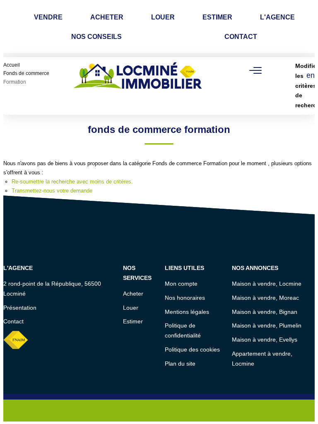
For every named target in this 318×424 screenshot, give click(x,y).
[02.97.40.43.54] (307, 405)
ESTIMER (217, 17)
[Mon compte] (19, 75)
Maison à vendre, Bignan (264, 311)
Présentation (19, 307)
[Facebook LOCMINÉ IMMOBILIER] (147, 410)
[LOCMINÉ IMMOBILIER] (138, 75)
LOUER (163, 17)
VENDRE (48, 17)
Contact (13, 321)
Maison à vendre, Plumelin (266, 325)
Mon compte (181, 283)
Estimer (133, 321)
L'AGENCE (277, 17)
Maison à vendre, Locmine (266, 283)
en (310, 75)
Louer (130, 307)
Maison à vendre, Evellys (264, 339)
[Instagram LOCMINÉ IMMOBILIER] (171, 410)
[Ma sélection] (29, 75)
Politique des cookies (192, 349)
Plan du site (180, 363)
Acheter (133, 293)
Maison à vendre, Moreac (265, 297)
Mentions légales (187, 311)
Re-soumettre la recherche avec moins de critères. (72, 181)
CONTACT (240, 36)
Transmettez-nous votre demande (52, 191)
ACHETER (106, 17)
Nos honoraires (185, 297)
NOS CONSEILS (96, 36)
